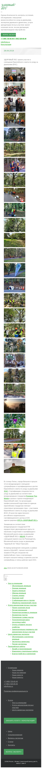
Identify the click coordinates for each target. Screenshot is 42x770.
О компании (12, 668)
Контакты (11, 745)
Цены (10, 731)
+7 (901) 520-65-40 (20, 39)
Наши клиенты (17, 677)
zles (5, 568)
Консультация (6, 44)
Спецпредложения (15, 735)
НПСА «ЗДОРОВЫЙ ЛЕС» (27, 520)
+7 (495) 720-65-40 (7, 39)
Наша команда (17, 670)
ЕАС (6, 491)
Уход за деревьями (19, 703)
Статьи (10, 742)
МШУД (22, 536)
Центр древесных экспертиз (22, 710)
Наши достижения (19, 672)
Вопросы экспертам (15, 738)
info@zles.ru (5, 42)
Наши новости (17, 675)
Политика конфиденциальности (16, 691)
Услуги (10, 700)
